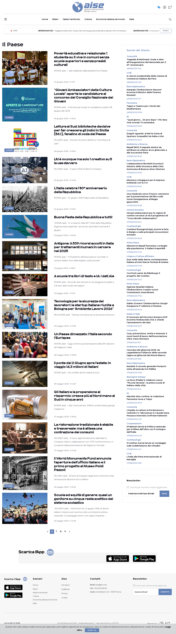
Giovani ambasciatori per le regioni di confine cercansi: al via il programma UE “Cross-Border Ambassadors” (147, 216)
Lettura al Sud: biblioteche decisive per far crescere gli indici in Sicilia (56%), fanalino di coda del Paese (82, 130)
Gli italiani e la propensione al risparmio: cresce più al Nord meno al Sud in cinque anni (84, 396)
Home (45, 19)
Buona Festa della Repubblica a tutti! (83, 217)
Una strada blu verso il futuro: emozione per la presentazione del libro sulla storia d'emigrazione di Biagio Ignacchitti (148, 198)
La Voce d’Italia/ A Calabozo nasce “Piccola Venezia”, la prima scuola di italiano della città (146, 383)
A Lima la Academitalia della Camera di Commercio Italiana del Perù (147, 77)
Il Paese (9, 81)
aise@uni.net (101, 585)
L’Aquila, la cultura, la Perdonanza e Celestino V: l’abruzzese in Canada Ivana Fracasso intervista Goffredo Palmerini (148, 413)
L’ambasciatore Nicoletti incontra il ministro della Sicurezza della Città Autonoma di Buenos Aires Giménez (146, 166)
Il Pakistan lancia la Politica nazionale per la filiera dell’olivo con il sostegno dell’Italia (146, 429)
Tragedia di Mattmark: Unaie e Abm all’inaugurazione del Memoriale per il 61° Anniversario (146, 62)
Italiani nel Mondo (71, 19)
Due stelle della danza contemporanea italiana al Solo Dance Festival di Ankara (147, 261)
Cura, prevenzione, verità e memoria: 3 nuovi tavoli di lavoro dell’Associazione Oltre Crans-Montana (147, 336)
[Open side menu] (5, 19)
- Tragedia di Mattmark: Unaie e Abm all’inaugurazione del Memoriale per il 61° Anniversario (68, 31)
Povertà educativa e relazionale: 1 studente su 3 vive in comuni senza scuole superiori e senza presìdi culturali (81, 59)
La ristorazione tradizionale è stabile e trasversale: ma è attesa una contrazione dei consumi (83, 428)
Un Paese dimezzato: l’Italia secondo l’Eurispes (83, 336)
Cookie (64, 598)
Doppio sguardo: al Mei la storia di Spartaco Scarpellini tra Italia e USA (145, 135)
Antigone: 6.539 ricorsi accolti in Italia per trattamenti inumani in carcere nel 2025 (84, 247)
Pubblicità (65, 589)
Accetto (92, 630)
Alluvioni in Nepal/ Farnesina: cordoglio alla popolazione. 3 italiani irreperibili (147, 247)
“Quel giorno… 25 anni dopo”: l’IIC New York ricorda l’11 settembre (147, 121)
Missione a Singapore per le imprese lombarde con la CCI (146, 181)
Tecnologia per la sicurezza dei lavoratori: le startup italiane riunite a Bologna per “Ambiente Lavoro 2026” (84, 305)
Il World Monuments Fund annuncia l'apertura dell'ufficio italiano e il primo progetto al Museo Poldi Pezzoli (82, 464)
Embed (166, 31)
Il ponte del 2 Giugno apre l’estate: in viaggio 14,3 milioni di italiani (82, 365)
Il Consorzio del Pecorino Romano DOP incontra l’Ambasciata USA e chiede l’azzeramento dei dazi (147, 320)
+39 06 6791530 (100, 588)
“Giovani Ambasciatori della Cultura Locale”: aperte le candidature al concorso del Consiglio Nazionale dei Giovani (83, 95)
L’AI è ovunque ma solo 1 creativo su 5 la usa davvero (83, 161)
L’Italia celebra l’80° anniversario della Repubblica (80, 190)
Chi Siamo (65, 585)
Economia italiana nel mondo (110, 19)
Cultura (88, 19)
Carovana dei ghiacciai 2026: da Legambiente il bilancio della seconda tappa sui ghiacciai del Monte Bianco (147, 353)
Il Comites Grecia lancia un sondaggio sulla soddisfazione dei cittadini (146, 444)
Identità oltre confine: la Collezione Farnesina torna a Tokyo (145, 397)
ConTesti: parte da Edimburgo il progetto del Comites (143, 274)
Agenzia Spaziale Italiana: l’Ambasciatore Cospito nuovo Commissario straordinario (142, 290)
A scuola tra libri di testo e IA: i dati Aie (84, 276)
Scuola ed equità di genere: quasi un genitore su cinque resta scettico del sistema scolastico (83, 499)
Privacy (64, 593)
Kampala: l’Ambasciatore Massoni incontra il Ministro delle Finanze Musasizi (144, 92)
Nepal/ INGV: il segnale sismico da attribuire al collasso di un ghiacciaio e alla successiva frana (147, 150)
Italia (131, 19)
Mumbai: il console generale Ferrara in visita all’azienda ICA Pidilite (146, 367)
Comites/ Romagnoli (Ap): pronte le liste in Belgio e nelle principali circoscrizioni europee (148, 232)
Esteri (55, 19)
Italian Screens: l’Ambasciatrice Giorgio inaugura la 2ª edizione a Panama (147, 304)
